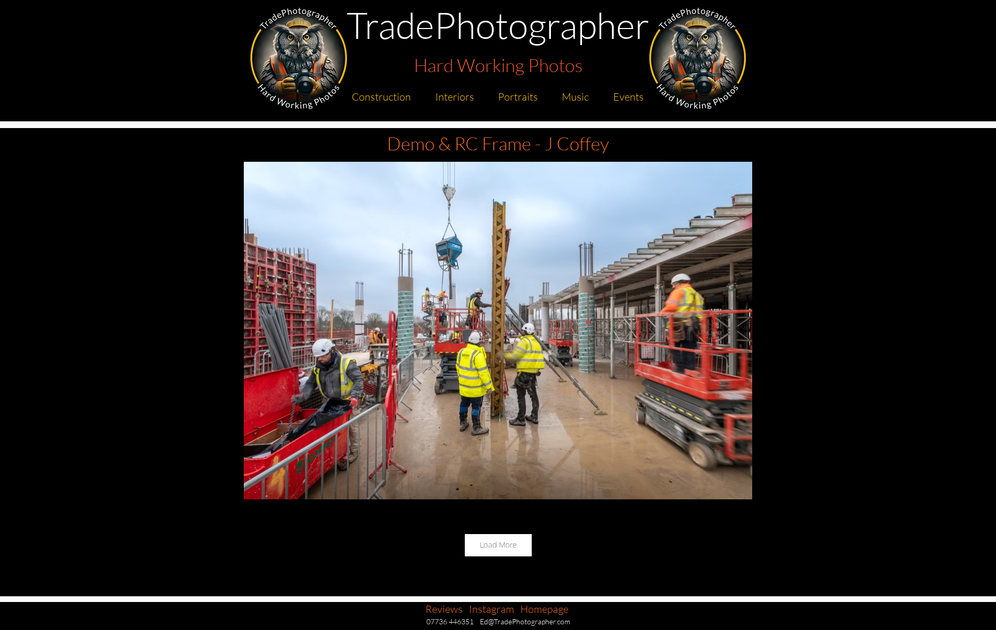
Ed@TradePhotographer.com (525, 621)
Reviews (444, 609)
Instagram (491, 609)
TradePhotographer (498, 25)
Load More (498, 545)
